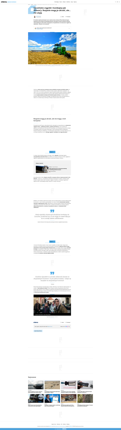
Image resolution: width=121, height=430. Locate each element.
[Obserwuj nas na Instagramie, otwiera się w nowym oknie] (67, 326)
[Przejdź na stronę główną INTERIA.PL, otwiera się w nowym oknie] (4, 2)
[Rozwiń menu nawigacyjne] (119, 2)
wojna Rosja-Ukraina (38, 330)
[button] (56, 2)
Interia (29, 4)
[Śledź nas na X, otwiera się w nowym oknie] (69, 326)
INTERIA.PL (70, 426)
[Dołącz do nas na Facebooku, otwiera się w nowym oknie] (66, 326)
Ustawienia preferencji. (62, 426)
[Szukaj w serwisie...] (115, 2)
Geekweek (32, 4)
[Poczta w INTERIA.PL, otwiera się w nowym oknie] (117, 2)
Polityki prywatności (56, 426)
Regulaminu (50, 426)
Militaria (35, 4)
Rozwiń (51, 152)
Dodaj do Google (44, 28)
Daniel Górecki (38, 16)
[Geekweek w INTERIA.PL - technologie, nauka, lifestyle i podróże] (11, 2)
